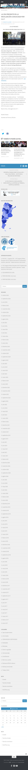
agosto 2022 (5, 401)
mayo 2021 (5, 449)
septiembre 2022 (6, 397)
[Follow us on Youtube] (26, 166)
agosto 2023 (5, 360)
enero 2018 (5, 582)
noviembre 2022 (6, 391)
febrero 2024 (5, 339)
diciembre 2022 (6, 387)
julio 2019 (4, 520)
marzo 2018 (5, 575)
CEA (2, 2)
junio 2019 (4, 524)
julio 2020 (4, 479)
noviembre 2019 (6, 507)
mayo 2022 (5, 411)
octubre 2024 (5, 312)
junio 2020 (4, 483)
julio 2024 (4, 322)
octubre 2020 (5, 469)
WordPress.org (5, 689)
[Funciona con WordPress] (9, 762)
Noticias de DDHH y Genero (8, 663)
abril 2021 (4, 452)
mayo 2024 (5, 329)
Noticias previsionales (7, 666)
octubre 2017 (5, 592)
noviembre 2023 (6, 350)
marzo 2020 (5, 493)
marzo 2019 (5, 534)
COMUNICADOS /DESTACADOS (9, 639)
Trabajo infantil (5, 670)
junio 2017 (4, 606)
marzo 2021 (5, 456)
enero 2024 (5, 343)
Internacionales (6, 653)
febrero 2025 (5, 305)
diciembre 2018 (6, 544)
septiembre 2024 (6, 315)
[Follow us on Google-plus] (23, 166)
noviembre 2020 (6, 466)
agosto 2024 (5, 319)
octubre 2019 (5, 510)
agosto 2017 (5, 599)
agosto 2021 (5, 438)
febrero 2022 (5, 421)
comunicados (5, 636)
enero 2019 (5, 541)
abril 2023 (4, 374)
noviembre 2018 (6, 548)
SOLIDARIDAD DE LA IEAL (8, 272)
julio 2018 (4, 561)
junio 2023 (4, 367)
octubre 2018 (5, 551)
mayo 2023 (5, 370)
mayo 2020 (5, 486)
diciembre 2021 (6, 425)
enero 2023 (5, 384)
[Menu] (26, 2)
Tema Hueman (21, 762)
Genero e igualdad (6, 649)
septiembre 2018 (6, 555)
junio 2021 (4, 445)
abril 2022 (4, 415)
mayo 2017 (5, 609)
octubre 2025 (5, 295)
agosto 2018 (5, 558)
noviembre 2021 (6, 428)
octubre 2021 (5, 432)
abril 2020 (4, 490)
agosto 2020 (5, 476)
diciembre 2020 (6, 462)
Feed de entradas (6, 683)
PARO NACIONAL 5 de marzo (9, 276)
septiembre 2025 (6, 298)
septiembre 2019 (6, 514)
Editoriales (4, 646)
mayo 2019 (5, 527)
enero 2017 (5, 623)
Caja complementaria (7, 632)
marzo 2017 (5, 616)
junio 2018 (4, 565)
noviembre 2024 (6, 309)
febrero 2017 (5, 619)
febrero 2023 (5, 380)
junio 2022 (4, 408)
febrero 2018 (5, 578)
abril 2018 (4, 572)
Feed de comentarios (7, 686)
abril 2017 (4, 613)
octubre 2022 (5, 394)
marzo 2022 (5, 418)
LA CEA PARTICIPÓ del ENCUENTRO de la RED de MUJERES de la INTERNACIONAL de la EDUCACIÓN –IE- (19, 153)
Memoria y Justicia (6, 660)
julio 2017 (4, 602)
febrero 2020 (5, 496)
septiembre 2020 (6, 473)
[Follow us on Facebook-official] (21, 166)
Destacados (4, 10)
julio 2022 (4, 404)
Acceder (4, 679)
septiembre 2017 (6, 596)
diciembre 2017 (6, 585)
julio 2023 (4, 363)
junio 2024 (4, 326)
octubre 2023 (5, 353)
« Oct (2, 727)
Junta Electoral (5, 656)
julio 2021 (4, 442)
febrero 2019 (5, 537)
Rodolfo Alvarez (7, 22)
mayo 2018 (5, 568)
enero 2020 (5, 500)
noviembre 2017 (6, 589)
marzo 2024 (5, 336)
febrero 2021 (5, 459)
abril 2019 (4, 531)
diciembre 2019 (6, 503)
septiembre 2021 (6, 435)
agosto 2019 (5, 517)
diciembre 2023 (6, 346)
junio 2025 (4, 302)
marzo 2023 (5, 377)
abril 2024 (4, 333)
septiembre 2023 (6, 356)
